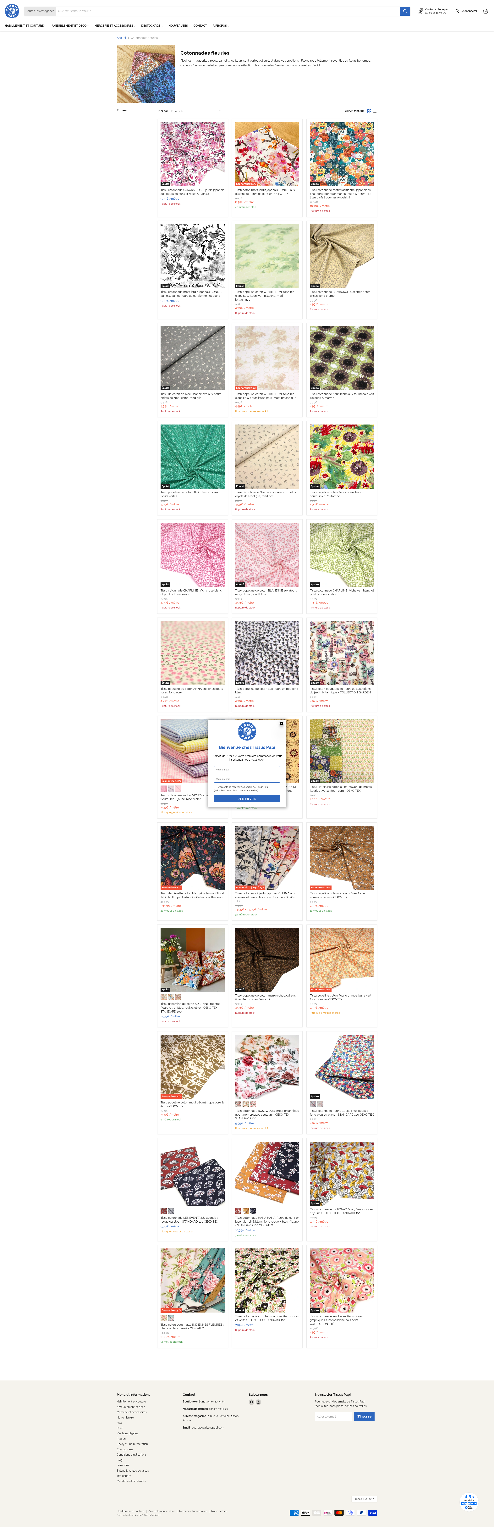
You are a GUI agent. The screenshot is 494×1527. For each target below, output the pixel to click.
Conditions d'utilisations (131, 1454)
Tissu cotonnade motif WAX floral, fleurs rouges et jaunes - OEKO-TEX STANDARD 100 (341, 1211)
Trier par (162, 111)
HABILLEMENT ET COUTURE (24, 25)
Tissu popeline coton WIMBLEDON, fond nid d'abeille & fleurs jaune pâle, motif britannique (265, 396)
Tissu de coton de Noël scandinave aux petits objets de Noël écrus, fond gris (191, 396)
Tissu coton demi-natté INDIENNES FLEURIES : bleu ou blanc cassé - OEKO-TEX (192, 1326)
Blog (120, 1460)
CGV (120, 1428)
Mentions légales (127, 1433)
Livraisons (123, 1465)
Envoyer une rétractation (132, 1444)
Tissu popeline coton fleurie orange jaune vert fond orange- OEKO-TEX (340, 997)
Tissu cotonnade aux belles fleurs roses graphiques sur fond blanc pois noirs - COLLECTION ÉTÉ (336, 1320)
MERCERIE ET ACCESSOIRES (114, 25)
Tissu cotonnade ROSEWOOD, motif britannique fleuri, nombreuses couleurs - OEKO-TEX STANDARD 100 (267, 1114)
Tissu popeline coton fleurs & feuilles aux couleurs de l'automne (337, 494)
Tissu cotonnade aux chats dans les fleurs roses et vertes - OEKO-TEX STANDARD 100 (267, 1318)
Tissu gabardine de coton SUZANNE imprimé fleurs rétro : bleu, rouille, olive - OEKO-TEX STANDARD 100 (191, 1007)
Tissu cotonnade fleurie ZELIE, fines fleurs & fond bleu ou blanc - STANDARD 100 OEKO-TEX (342, 1112)
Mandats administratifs (131, 1481)
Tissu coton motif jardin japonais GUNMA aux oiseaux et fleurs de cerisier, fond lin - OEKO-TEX (265, 897)
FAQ (119, 1422)
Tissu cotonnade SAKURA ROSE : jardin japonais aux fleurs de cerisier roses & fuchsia (192, 192)
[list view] (374, 111)
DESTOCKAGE (151, 25)
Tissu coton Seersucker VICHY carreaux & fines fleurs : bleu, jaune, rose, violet (192, 797)
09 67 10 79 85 (437, 12)
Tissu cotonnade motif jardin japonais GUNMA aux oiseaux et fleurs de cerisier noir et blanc (191, 293)
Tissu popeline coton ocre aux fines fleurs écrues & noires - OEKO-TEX (337, 895)
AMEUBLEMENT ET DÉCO (69, 25)
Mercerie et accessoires (132, 1412)
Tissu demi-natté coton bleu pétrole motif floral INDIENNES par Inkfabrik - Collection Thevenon (192, 895)
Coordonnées (125, 1449)
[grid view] (369, 111)
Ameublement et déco (131, 1406)
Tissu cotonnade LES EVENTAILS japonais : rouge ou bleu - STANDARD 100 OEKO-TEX (189, 1219)
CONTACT (200, 25)
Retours (121, 1438)
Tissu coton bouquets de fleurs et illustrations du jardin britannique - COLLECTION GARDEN (340, 690)
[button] (467, 11)
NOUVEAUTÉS (178, 25)
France (362, 1498)
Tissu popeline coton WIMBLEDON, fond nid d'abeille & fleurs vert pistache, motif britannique (264, 295)
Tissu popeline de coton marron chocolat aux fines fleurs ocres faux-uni (265, 997)
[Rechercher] (405, 11)
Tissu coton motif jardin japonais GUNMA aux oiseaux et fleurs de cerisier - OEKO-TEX (265, 192)
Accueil (122, 38)
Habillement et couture (131, 1401)
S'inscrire (364, 1416)
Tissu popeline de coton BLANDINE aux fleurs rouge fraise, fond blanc (266, 592)
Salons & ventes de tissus (133, 1470)
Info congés (124, 1475)
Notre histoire (125, 1417)
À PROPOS (220, 25)
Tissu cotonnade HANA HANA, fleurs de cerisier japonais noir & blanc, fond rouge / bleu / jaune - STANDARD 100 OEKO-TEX (267, 1221)
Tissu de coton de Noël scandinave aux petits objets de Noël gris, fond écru (265, 494)
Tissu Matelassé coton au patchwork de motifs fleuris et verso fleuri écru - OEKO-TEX (341, 788)
